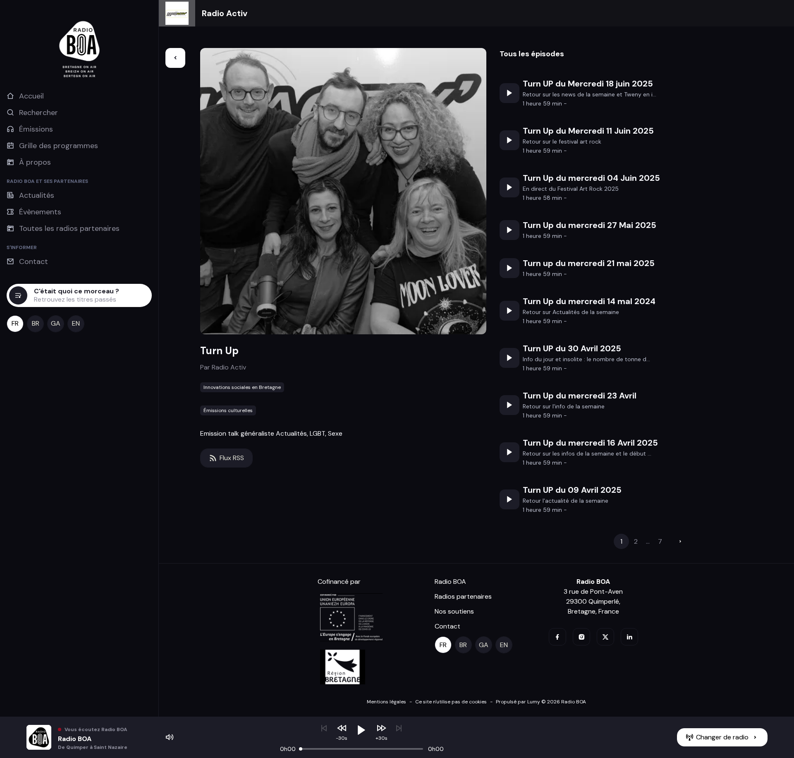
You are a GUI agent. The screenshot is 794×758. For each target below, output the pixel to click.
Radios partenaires (463, 596)
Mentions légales (386, 701)
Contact (447, 626)
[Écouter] (509, 93)
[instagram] (581, 636)
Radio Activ (224, 13)
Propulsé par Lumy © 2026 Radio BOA (541, 701)
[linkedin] (629, 636)
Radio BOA (450, 581)
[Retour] (175, 58)
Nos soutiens (454, 611)
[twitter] (605, 636)
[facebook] (557, 636)
